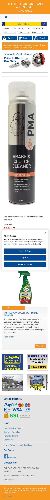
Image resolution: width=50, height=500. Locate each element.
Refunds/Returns (11, 436)
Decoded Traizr (9, 493)
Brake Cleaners (28, 47)
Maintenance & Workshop (13, 45)
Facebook (12, 457)
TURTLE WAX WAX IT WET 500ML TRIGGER (21, 314)
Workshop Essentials (31, 45)
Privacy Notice (9, 445)
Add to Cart (41, 346)
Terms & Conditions (24, 445)
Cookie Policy (37, 244)
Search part (8, 496)
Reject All (25, 258)
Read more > (9, 337)
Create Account (15, 428)
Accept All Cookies (25, 264)
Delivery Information (12, 432)
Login (6, 428)
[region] (25, 250)
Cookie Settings (25, 251)
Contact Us (8, 440)
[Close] (45, 232)
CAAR (19, 488)
